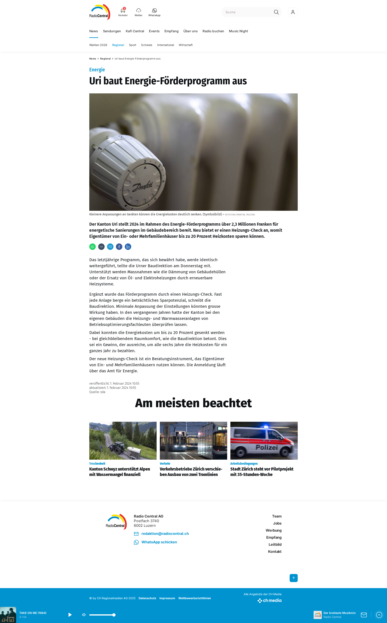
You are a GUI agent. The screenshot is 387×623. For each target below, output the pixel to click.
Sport (132, 45)
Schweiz (146, 45)
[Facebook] (119, 246)
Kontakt (275, 551)
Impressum (167, 598)
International (165, 45)
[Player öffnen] (379, 615)
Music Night (238, 31)
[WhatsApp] (92, 246)
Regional (118, 45)
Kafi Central (135, 31)
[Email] (110, 246)
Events (154, 31)
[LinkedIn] (128, 246)
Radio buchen (213, 31)
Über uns (190, 31)
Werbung (274, 530)
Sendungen (112, 31)
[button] (154, 12)
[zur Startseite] (99, 12)
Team (277, 516)
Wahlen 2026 (98, 45)
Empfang (171, 31)
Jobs (277, 523)
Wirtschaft (186, 45)
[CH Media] (263, 600)
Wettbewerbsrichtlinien (194, 598)
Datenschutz (147, 598)
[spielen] (70, 615)
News (93, 31)
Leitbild (275, 544)
